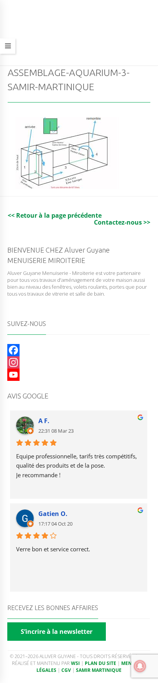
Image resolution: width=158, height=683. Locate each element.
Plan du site (100, 663)
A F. (43, 421)
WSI (75, 663)
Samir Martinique (99, 670)
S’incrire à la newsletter (56, 631)
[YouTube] (78, 375)
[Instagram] (78, 362)
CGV (66, 670)
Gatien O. (52, 513)
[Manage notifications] (140, 666)
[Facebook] (78, 350)
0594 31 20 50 (62, 50)
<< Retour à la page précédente (55, 215)
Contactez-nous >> (122, 222)
